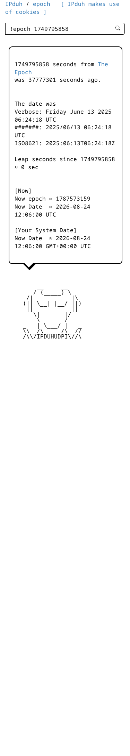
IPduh (14, 4)
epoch (41, 4)
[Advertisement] (65, 396)
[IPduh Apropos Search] (118, 29)
